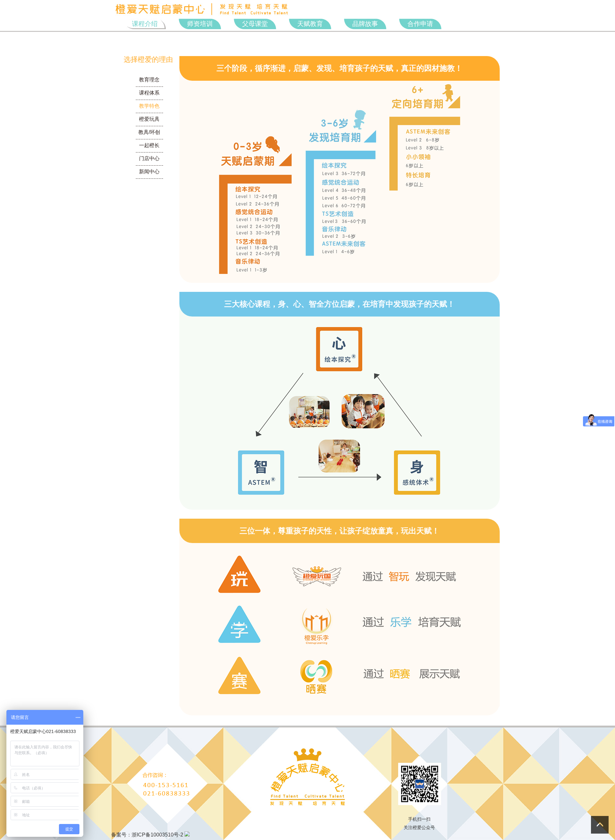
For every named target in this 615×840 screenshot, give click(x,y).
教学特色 (149, 106)
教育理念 (149, 79)
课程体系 (149, 92)
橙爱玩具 (149, 119)
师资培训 (200, 23)
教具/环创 (149, 132)
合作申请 (420, 23)
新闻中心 (149, 171)
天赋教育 (310, 23)
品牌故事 (365, 23)
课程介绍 (145, 23)
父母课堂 (255, 23)
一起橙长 (149, 145)
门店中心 (149, 158)
